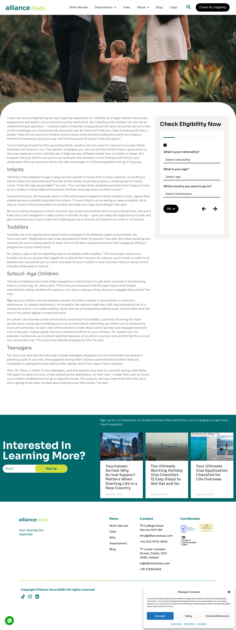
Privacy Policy (190, 624)
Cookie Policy (176, 624)
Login (173, 7)
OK (169, 209)
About (141, 7)
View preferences (217, 616)
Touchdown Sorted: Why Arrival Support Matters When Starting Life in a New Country (121, 477)
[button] (229, 592)
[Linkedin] (37, 596)
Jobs (126, 7)
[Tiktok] (23, 596)
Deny (188, 616)
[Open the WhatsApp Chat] (9, 620)
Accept (160, 616)
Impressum (202, 624)
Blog (159, 7)
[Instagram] (30, 596)
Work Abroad (78, 7)
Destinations (104, 7)
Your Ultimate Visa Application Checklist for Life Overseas (212, 473)
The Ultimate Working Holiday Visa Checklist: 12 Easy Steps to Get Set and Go (167, 475)
